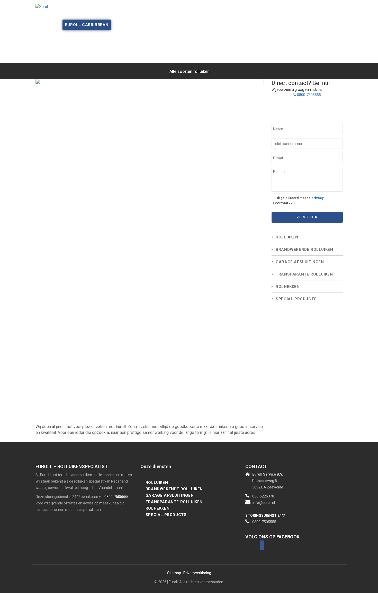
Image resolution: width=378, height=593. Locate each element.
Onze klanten (219, 14)
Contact (288, 14)
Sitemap (174, 573)
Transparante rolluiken (304, 274)
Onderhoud (146, 14)
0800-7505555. (116, 497)
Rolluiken (287, 237)
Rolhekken (288, 286)
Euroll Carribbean (87, 24)
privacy (317, 198)
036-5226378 (263, 496)
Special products (296, 299)
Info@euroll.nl (264, 503)
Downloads (259, 14)
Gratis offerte (181, 14)
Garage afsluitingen (300, 262)
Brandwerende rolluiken (304, 249)
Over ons (82, 14)
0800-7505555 (308, 95)
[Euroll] (42, 6)
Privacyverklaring (197, 573)
